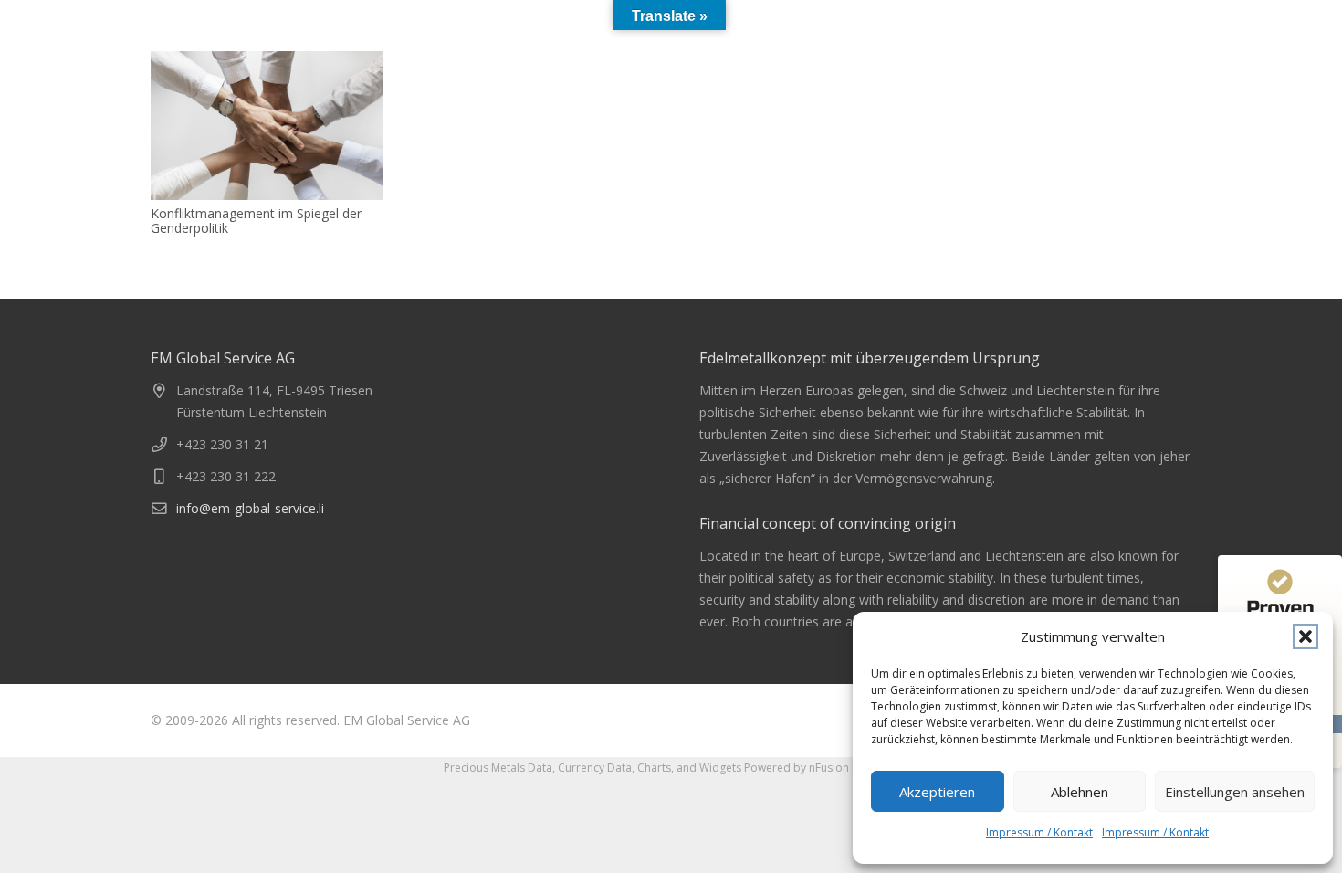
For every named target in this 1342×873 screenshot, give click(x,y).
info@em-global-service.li (250, 508)
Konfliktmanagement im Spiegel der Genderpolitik (256, 221)
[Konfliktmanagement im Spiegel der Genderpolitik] (267, 125)
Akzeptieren (937, 792)
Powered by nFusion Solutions (821, 767)
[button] (1305, 636)
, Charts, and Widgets (686, 767)
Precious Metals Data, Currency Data (538, 767)
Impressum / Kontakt (1039, 832)
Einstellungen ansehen (1235, 792)
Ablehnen (1079, 792)
